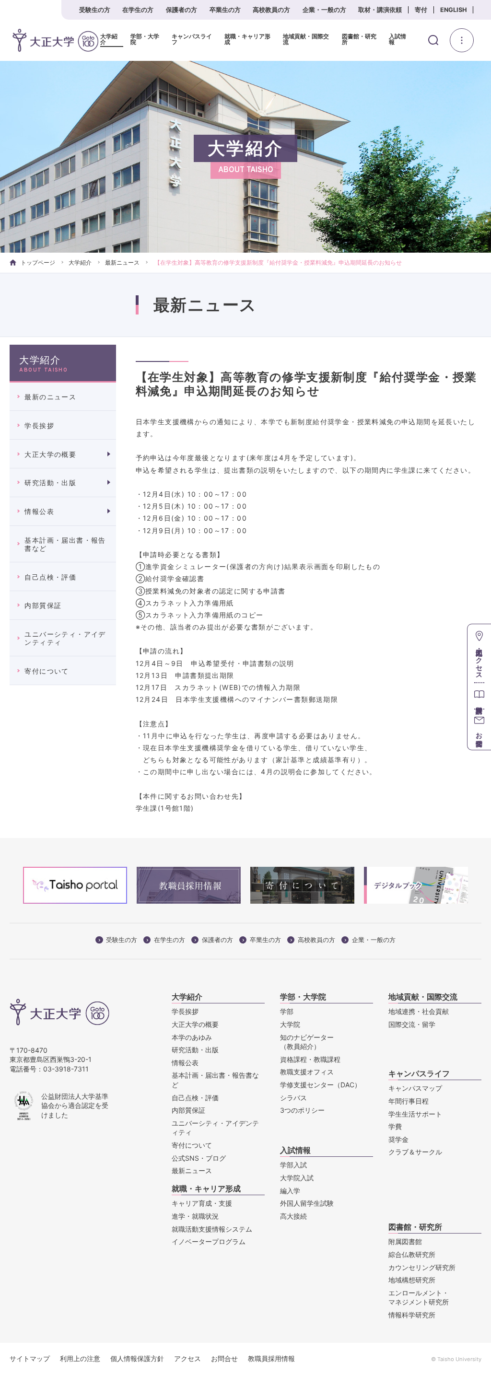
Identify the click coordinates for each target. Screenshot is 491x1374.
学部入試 (293, 1165)
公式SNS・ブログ (199, 1158)
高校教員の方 (271, 9)
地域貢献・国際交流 (306, 40)
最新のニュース (50, 397)
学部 (286, 1011)
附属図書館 (405, 1241)
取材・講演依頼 (380, 9)
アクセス (187, 1358)
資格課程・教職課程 (310, 1059)
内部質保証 (42, 605)
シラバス (293, 1098)
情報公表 (39, 511)
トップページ (38, 262)
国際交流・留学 (411, 1024)
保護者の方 (181, 9)
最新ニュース (122, 262)
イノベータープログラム (209, 1241)
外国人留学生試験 (307, 1203)
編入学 (290, 1191)
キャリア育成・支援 (202, 1203)
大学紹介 (108, 40)
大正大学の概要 (50, 454)
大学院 (290, 1024)
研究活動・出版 (50, 482)
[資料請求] (479, 695)
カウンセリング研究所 (422, 1267)
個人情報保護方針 (137, 1358)
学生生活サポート (415, 1114)
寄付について (46, 671)
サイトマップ (30, 1358)
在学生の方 (137, 9)
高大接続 (293, 1216)
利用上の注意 (80, 1358)
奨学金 (398, 1139)
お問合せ (224, 1358)
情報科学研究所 (411, 1315)
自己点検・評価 (50, 577)
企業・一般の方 (324, 9)
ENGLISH (453, 9)
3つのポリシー (302, 1110)
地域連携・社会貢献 (418, 1011)
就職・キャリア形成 (247, 40)
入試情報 (397, 40)
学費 (395, 1126)
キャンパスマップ (415, 1088)
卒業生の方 (225, 9)
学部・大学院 (144, 40)
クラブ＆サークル (415, 1152)
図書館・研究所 (359, 40)
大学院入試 (297, 1178)
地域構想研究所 (411, 1280)
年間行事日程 (408, 1101)
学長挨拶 (39, 425)
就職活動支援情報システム (212, 1229)
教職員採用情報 (271, 1358)
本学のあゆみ (192, 1037)
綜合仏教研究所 (411, 1254)
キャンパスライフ (192, 40)
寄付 (421, 9)
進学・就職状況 (195, 1216)
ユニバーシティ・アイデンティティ (64, 638)
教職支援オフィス (307, 1072)
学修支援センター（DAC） (320, 1085)
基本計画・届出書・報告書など (64, 544)
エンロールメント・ (418, 1297)
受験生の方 (94, 9)
